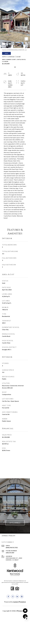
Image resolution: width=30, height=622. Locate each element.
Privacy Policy (22, 611)
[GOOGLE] (21, 596)
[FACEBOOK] (8, 596)
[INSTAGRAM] (12, 596)
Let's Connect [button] (15, 523)
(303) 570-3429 (10, 552)
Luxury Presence (19, 602)
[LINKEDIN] (17, 596)
